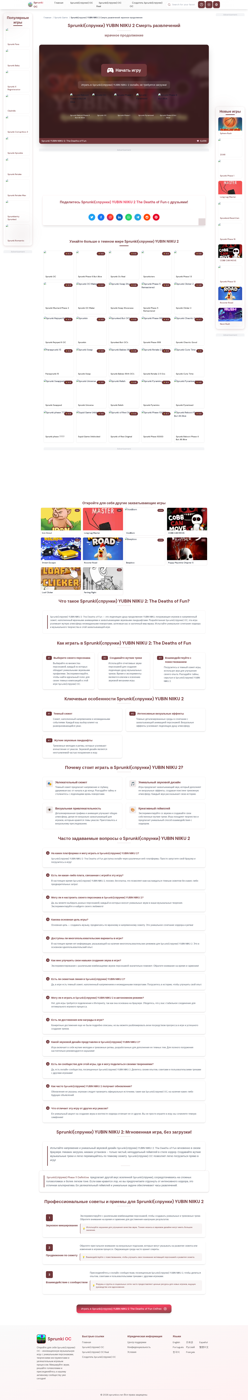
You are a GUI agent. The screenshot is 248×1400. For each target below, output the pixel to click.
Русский (190, 1347)
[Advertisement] (17, 296)
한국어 (176, 1352)
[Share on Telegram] (137, 217)
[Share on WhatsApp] (128, 217)
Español (203, 1342)
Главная (58, 2)
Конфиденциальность (139, 1347)
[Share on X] (91, 217)
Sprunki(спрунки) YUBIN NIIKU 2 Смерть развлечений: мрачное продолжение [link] (107, 17)
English (176, 1342)
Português (178, 1347)
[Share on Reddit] (147, 217)
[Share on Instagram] (110, 217)
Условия (131, 1352)
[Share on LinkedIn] (119, 217)
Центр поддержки (136, 1342)
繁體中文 (204, 1347)
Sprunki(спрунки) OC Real (108, 4)
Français (190, 1352)
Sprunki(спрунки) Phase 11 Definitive (68, 1177)
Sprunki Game (61, 17)
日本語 (189, 1342)
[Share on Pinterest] (156, 217)
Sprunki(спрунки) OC (81, 2)
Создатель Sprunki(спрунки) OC (146, 4)
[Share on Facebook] (101, 217)
